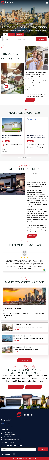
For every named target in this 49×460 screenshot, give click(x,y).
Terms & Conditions (7, 426)
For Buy (12, 34)
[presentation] (3, 262)
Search (41, 39)
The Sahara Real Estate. (22, 458)
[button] (46, 3)
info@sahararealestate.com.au (12, 439)
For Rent (19, 34)
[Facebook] (14, 454)
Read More (6, 318)
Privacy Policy (6, 423)
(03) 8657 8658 (8, 437)
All (5, 34)
